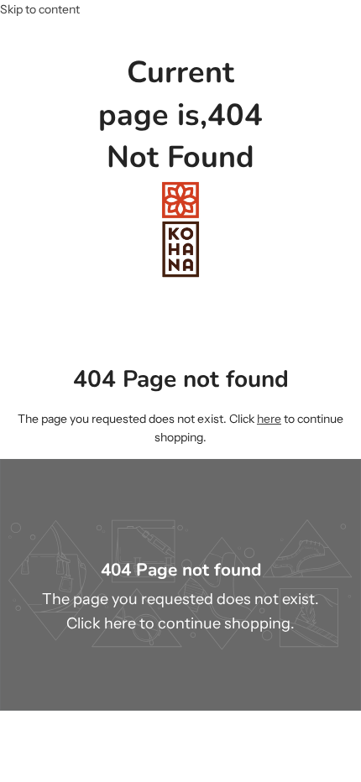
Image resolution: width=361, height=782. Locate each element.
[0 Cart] (345, 163)
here (269, 418)
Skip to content (40, 9)
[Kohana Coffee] (180, 230)
